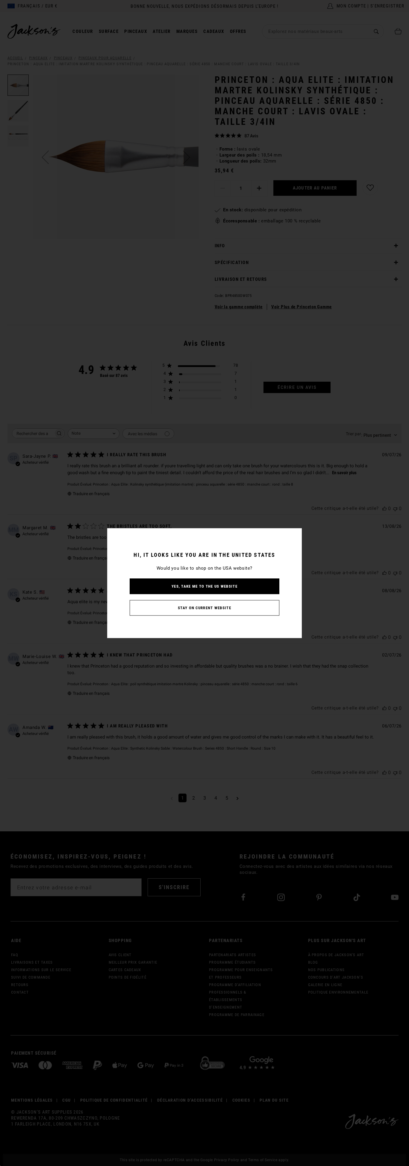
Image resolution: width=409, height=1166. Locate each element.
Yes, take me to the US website (204, 586)
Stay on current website (204, 607)
